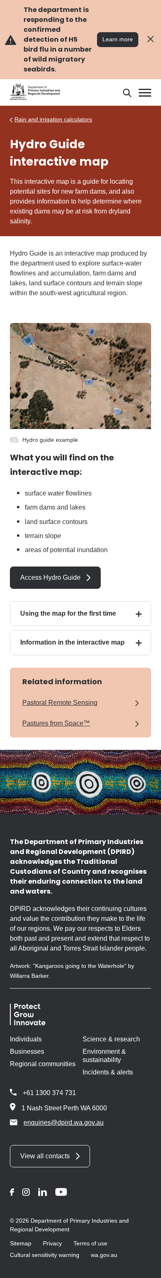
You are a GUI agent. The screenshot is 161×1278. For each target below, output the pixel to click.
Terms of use (90, 1243)
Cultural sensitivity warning (44, 1255)
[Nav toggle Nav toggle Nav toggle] (145, 93)
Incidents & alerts (108, 1072)
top (144, 1266)
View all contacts (45, 1155)
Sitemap (20, 1243)
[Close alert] (150, 39)
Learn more (117, 39)
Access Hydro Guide (50, 577)
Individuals (26, 1039)
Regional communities (43, 1063)
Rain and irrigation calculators (53, 119)
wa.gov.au (104, 1255)
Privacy (52, 1243)
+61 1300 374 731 (49, 1092)
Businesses (27, 1051)
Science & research (111, 1039)
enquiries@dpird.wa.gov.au (64, 1122)
